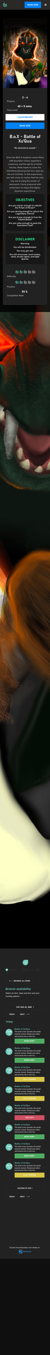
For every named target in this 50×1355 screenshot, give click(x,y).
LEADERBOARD (25, 117)
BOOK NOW (32, 5)
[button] (45, 5)
